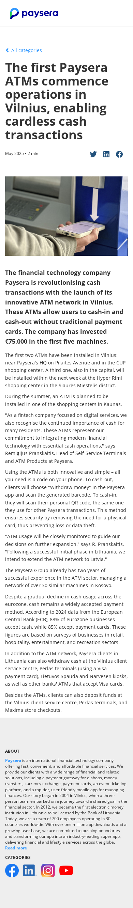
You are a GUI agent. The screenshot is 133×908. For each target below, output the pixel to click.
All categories (26, 50)
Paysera (13, 760)
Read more (16, 848)
